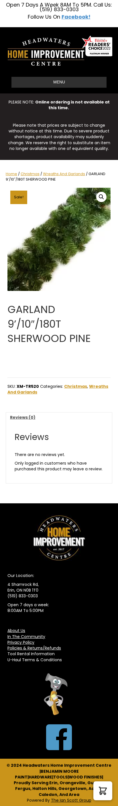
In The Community (26, 636)
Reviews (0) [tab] (23, 417)
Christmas (30, 174)
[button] (101, 197)
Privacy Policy (20, 642)
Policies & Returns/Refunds (34, 648)
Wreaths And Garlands (64, 174)
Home (11, 174)
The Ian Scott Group (71, 800)
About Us (16, 630)
